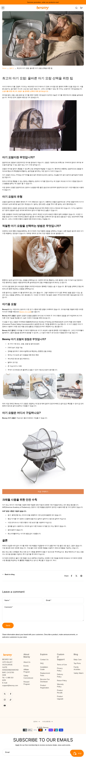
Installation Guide (44, 668)
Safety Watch (78, 673)
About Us (27, 662)
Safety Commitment (28, 677)
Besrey (45, 727)
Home (4, 68)
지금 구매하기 (43, 491)
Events (26, 666)
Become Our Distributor (45, 680)
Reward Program (27, 683)
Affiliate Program (27, 671)
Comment (8, 607)
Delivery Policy (60, 675)
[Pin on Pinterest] (81, 575)
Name (7, 600)
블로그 (11, 68)
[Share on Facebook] (71, 575)
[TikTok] (10, 699)
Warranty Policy (60, 685)
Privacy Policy (60, 669)
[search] (76, 8)
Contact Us (44, 659)
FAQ (42, 663)
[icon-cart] (81, 8)
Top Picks (77, 663)
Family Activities (77, 668)
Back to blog (10, 574)
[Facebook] (10, 693)
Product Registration (44, 686)
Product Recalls (60, 691)
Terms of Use (62, 665)
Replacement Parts (45, 674)
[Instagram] (4, 699)
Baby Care (78, 659)
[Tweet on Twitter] (76, 575)
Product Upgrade (60, 697)
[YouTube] (4, 705)
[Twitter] (4, 693)
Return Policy (62, 680)
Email (48, 600)
